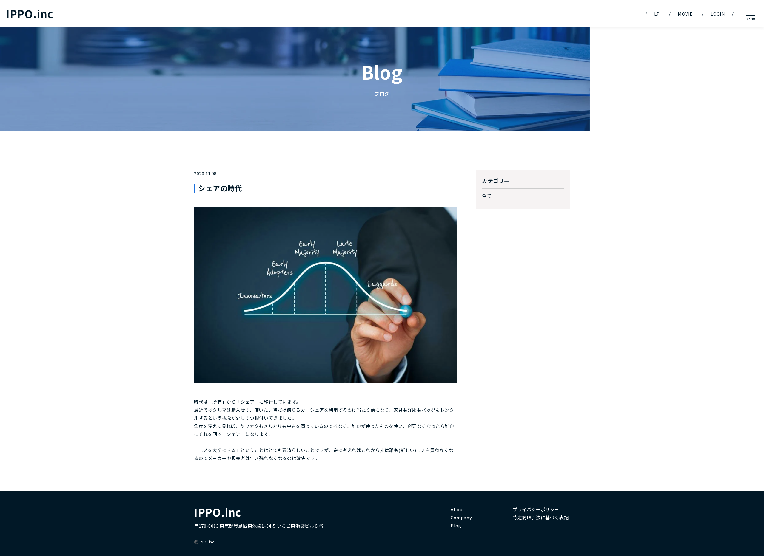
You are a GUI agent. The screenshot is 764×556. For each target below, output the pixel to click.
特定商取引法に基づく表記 (541, 517)
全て (486, 196)
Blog (456, 525)
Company (461, 517)
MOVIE (685, 13)
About (458, 509)
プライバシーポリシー (536, 509)
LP (657, 13)
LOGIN (718, 13)
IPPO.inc (29, 14)
